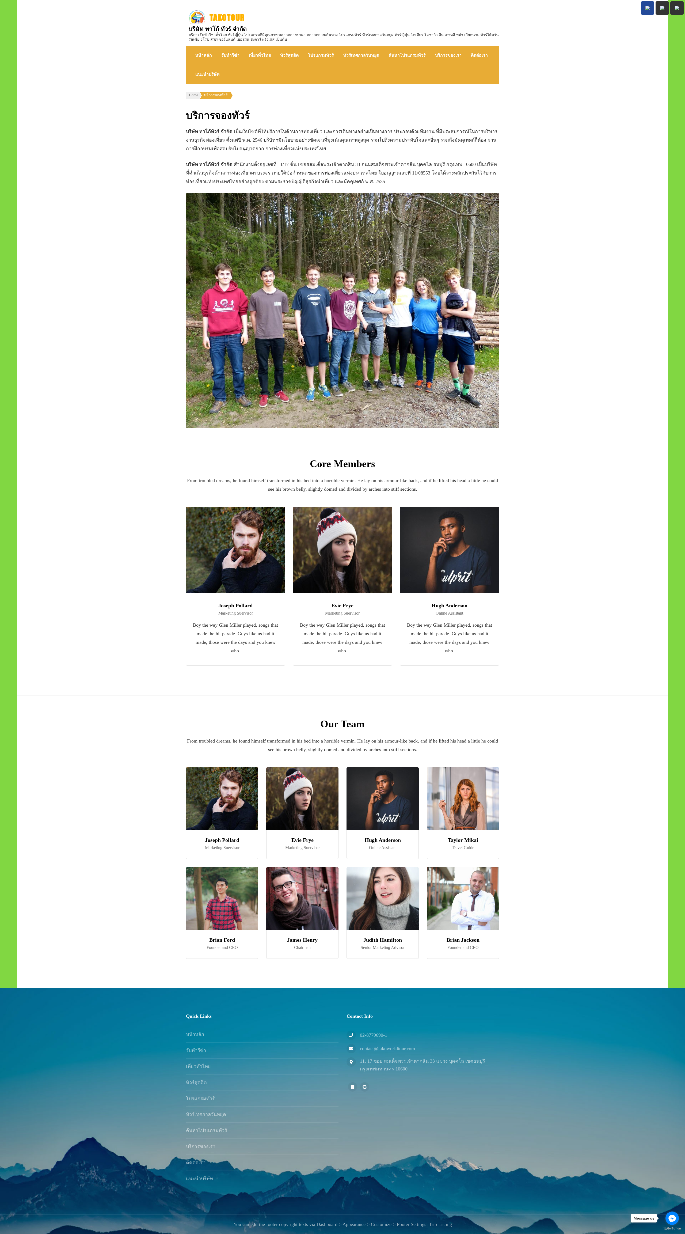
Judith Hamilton (382, 940)
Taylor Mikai (463, 840)
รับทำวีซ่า (230, 55)
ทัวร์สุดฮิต (289, 55)
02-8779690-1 (373, 1035)
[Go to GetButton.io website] (672, 1228)
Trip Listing (440, 1224)
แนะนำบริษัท (207, 74)
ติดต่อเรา (479, 55)
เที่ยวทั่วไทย (260, 55)
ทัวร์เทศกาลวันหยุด (361, 55)
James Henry (302, 940)
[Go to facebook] (672, 1218)
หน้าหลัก (203, 55)
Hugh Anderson (449, 605)
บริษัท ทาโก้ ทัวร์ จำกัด (218, 29)
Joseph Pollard (235, 605)
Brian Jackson (463, 940)
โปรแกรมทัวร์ (321, 55)
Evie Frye (342, 605)
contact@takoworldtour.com (387, 1048)
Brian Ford (222, 940)
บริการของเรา (448, 55)
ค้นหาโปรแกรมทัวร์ (407, 55)
